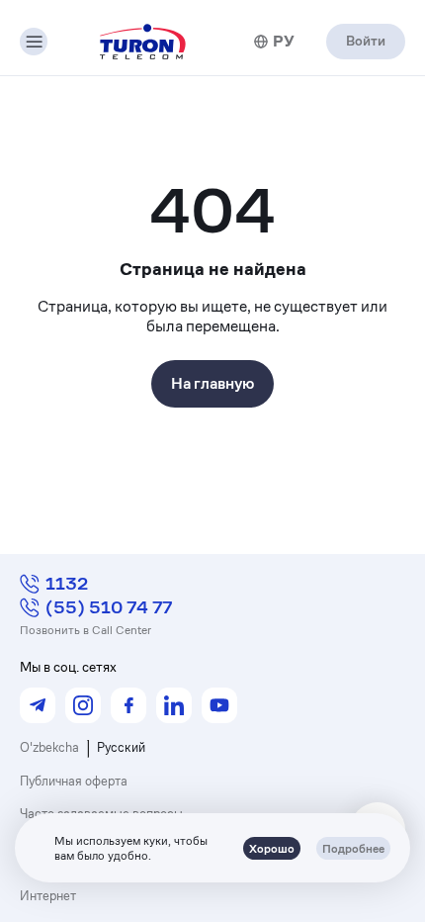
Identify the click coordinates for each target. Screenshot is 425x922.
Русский (121, 747)
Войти (365, 40)
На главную (212, 383)
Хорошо (272, 848)
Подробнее (353, 848)
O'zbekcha (49, 747)
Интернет (48, 895)
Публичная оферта (74, 781)
